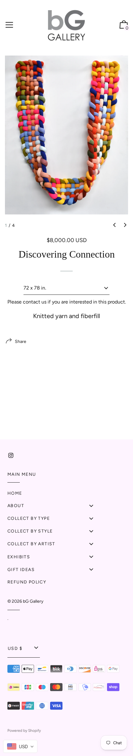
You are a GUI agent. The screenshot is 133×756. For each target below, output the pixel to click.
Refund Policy (26, 582)
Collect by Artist (31, 544)
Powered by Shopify (24, 730)
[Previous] (114, 225)
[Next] (125, 225)
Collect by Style (30, 531)
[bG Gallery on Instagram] (10, 455)
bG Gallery (33, 601)
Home (14, 493)
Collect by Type (28, 518)
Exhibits (18, 557)
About (15, 505)
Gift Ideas (21, 569)
